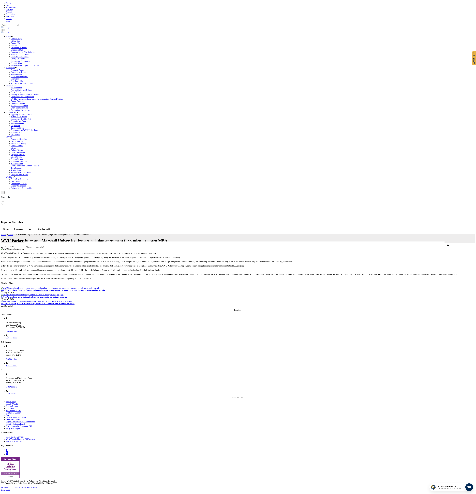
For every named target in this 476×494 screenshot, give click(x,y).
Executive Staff (17, 50)
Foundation (10, 14)
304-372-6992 (11, 365)
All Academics (16, 88)
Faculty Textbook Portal (15, 424)
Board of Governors (19, 48)
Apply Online (16, 74)
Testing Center (16, 170)
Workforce (10, 177)
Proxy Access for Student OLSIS (19, 426)
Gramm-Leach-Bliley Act (21, 119)
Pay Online (15, 126)
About (8, 36)
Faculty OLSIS (12, 404)
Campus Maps (16, 39)
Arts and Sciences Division (21, 90)
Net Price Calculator (19, 117)
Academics (10, 85)
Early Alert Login (13, 428)
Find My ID (10, 408)
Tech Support (16, 168)
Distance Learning (18, 152)
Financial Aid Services (15, 437)
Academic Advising (18, 72)
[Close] (2, 202)
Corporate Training (18, 186)
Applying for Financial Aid (21, 114)
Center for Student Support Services (25, 166)
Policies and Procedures (20, 61)
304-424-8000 (11, 338)
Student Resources (18, 159)
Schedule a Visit (17, 81)
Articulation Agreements (20, 110)
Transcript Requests (13, 411)
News (8, 3)
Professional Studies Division (22, 97)
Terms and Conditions (9, 487)
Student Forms (16, 157)
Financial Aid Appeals (19, 121)
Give (8, 21)
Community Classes (19, 184)
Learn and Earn (17, 181)
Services (9, 137)
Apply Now (5, 490)
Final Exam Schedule (19, 106)
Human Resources (13, 406)
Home (3, 235)
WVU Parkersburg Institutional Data (25, 65)
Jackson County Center (20, 54)
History (14, 45)
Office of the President (20, 56)
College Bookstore (18, 150)
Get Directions (11, 331)
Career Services (17, 146)
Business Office (17, 141)
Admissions (10, 68)
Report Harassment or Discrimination (20, 422)
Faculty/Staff (11, 7)
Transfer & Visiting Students (22, 83)
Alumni (9, 12)
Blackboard (10, 16)
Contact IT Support (13, 413)
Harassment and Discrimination (23, 52)
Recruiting (15, 79)
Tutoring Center (17, 163)
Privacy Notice (24, 487)
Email (8, 415)
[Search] (3, 192)
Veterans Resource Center (21, 172)
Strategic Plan (16, 63)
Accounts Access (17, 70)
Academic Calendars (19, 139)
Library (14, 148)
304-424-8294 (11, 393)
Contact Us (15, 43)
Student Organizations (19, 161)
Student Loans (16, 132)
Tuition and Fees (17, 128)
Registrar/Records (18, 155)
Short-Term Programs (19, 108)
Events (8, 5)
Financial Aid (11, 112)
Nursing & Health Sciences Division (25, 94)
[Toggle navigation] (2, 30)
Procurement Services (19, 175)
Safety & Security (18, 59)
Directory (9, 10)
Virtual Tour (15, 41)
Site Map (34, 487)
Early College (16, 92)
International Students (19, 77)
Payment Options (17, 123)
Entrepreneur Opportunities (21, 188)
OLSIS (9, 19)
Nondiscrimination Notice (16, 417)
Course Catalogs (17, 101)
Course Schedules (18, 103)
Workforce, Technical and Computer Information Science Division (37, 99)
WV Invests (15, 135)
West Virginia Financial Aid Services (20, 439)
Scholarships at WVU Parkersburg (24, 130)
